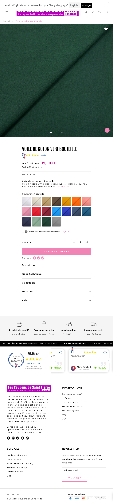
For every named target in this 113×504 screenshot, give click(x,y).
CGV (64, 418)
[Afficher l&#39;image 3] (56, 132)
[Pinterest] (42, 257)
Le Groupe (67, 398)
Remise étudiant (15, 471)
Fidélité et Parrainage (17, 467)
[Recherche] (85, 12)
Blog (9, 475)
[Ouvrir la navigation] (7, 12)
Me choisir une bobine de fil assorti (49, 231)
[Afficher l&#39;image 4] (59, 132)
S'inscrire (74, 478)
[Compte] (99, 12)
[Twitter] (38, 257)
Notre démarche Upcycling (20, 463)
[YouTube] (22, 439)
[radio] (26, 201)
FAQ (64, 414)
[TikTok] (27, 439)
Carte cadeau (14, 459)
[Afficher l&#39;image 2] (53, 132)
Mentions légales (70, 410)
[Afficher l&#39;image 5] (62, 132)
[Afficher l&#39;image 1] (51, 132)
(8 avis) (43, 155)
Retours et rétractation (73, 406)
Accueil (6, 21)
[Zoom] (107, 130)
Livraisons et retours (17, 455)
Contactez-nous (70, 402)
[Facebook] (34, 257)
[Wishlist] (92, 12)
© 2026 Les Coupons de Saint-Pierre (24, 498)
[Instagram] (13, 439)
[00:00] (56, 80)
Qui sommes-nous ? (72, 394)
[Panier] (106, 12)
